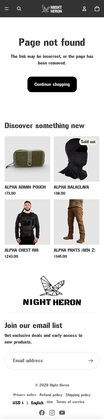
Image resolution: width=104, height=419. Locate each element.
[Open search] (19, 8)
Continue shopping (52, 84)
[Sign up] (91, 361)
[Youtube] (62, 412)
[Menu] (6, 8)
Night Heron (59, 385)
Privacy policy (24, 395)
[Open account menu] (84, 8)
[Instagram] (52, 412)
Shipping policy (78, 395)
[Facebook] (41, 412)
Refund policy (51, 395)
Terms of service (70, 402)
